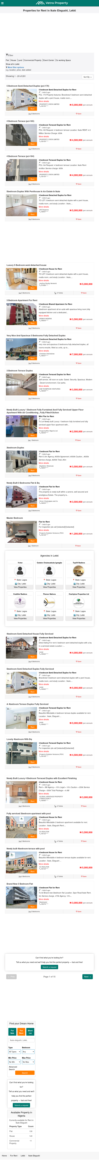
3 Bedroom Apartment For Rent (22, 300)
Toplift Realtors (79, 563)
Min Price (12, 1057)
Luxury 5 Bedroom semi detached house (26, 265)
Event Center (49, 60)
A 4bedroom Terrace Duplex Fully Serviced (27, 704)
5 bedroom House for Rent (50, 269)
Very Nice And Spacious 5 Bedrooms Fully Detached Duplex (36, 335)
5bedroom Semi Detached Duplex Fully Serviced (30, 668)
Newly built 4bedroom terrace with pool (26, 848)
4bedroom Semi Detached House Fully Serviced (30, 633)
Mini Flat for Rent (46, 416)
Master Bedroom (15, 517)
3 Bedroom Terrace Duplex (20, 370)
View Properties (20, 587)
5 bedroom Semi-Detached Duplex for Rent (57, 89)
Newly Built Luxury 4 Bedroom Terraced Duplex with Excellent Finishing (42, 778)
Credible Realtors (20, 594)
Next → (87, 976)
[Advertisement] (49, 33)
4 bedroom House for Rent (50, 782)
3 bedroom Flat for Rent (49, 451)
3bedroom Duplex (15, 447)
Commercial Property (33, 60)
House (14, 60)
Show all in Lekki (12, 64)
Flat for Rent (44, 521)
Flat (7, 60)
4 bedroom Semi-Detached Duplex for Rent (57, 637)
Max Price (26, 1057)
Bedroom (26, 1047)
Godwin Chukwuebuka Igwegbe (49, 563)
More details (44, 101)
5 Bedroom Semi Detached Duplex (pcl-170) (28, 85)
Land (20, 60)
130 (30, 1131)
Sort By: (87, 77)
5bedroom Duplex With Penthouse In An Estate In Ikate (33, 191)
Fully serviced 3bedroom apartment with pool (29, 813)
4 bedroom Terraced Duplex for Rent (55, 125)
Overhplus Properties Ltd (79, 594)
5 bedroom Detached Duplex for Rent (55, 195)
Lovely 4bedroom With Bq (19, 739)
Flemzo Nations (49, 594)
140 (30, 1136)
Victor (20, 563)
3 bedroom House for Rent (50, 817)
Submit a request (49, 967)
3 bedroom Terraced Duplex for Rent (55, 374)
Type (10, 1047)
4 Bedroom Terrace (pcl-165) (20, 121)
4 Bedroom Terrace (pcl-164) (20, 156)
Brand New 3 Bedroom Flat (20, 883)
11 (31, 1140)
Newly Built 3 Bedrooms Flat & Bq (23, 482)
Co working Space (63, 60)
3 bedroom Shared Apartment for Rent (55, 304)
